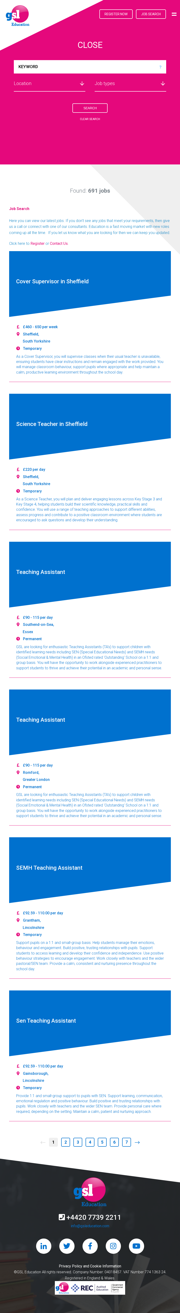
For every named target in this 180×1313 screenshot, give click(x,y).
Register (37, 243)
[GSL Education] (17, 16)
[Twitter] (67, 1246)
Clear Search (90, 119)
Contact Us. (59, 243)
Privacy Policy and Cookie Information (90, 1266)
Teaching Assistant (40, 572)
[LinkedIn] (43, 1246)
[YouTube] (136, 1246)
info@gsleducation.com (90, 1226)
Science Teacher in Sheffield (52, 424)
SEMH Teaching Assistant (49, 868)
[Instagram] (113, 1246)
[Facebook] (90, 1246)
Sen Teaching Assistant (46, 1021)
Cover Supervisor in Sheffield (52, 282)
